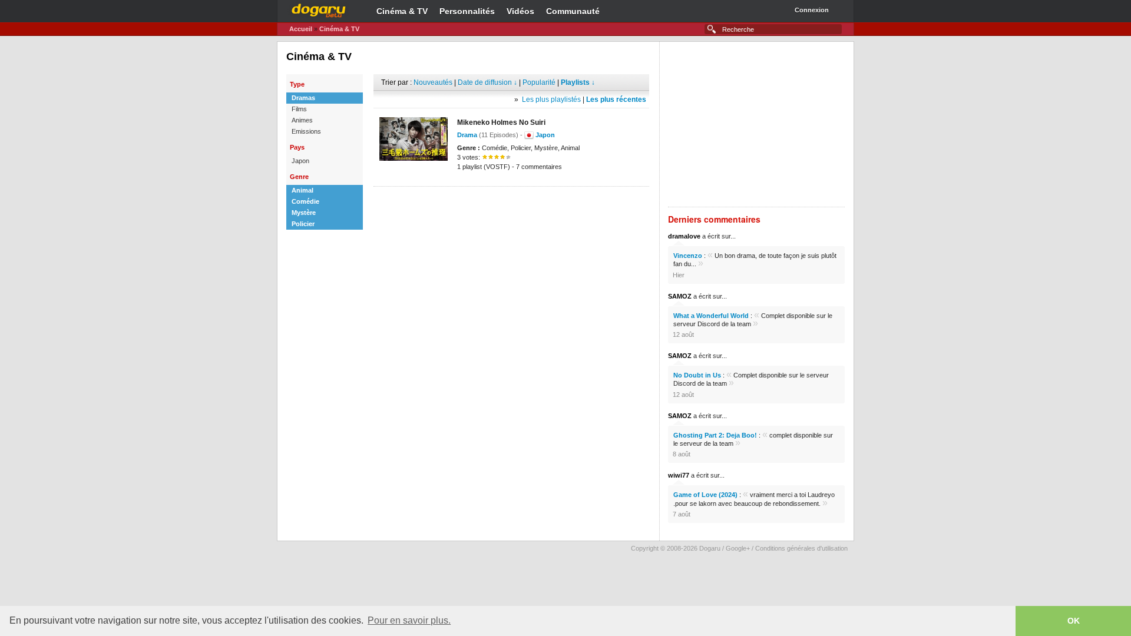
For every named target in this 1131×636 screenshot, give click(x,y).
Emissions (306, 131)
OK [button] (1073, 620)
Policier (303, 223)
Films (299, 108)
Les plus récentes (616, 99)
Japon (300, 160)
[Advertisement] (511, 204)
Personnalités (467, 11)
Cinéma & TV (402, 11)
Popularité (538, 82)
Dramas (303, 97)
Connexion (812, 10)
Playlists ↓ (578, 82)
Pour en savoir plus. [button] (409, 620)
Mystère (304, 212)
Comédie (305, 201)
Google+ (738, 548)
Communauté (573, 11)
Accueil (300, 28)
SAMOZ (680, 296)
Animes (302, 120)
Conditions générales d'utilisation (801, 548)
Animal (302, 190)
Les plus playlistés (551, 99)
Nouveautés (433, 82)
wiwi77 (678, 475)
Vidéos (520, 11)
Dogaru (318, 9)
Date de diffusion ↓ (487, 82)
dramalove (684, 236)
